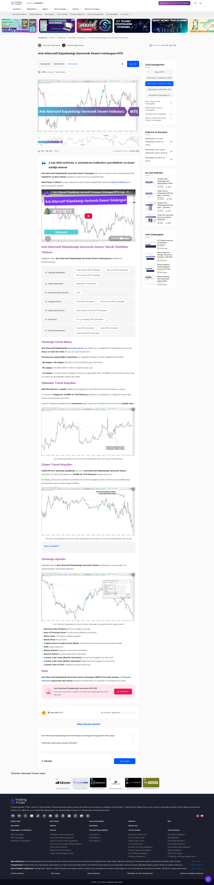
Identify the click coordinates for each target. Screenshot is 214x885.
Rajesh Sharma (79, 45)
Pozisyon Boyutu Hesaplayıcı (139, 850)
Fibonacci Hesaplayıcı (136, 856)
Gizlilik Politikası (17, 873)
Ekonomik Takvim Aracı (137, 835)
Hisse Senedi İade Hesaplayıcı (179, 847)
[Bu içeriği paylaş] (122, 64)
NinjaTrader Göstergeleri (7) (159, 95)
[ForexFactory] (69, 816)
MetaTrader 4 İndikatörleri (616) (159, 78)
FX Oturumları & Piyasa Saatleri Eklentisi (65, 844)
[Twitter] (25, 816)
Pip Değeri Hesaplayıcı (176, 835)
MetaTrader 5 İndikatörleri (77, 38)
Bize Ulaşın (54, 821)
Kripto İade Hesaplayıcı (176, 844)
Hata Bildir (15, 826)
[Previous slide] (3, 26)
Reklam (53, 826)
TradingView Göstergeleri (21, 841)
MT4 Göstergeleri (17, 835)
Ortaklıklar (93, 826)
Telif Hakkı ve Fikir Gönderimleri (140, 873)
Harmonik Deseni (75, 348)
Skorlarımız (133, 826)
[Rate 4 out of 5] (132, 713)
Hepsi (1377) (159, 72)
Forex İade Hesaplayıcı (176, 841)
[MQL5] (19, 816)
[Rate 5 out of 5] (134, 713)
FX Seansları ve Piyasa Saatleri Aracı (181, 856)
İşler (169, 821)
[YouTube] (31, 816)
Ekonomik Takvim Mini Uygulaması (64, 841)
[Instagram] (56, 816)
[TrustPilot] (88, 816)
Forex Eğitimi (94, 835)
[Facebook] (63, 816)
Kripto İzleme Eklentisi (58, 847)
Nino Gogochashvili (53, 45)
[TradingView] (13, 816)
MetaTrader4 (59, 64)
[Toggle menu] (208, 879)
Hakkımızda (15, 821)
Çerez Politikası (93, 873)
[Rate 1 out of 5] (123, 713)
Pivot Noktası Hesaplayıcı (138, 853)
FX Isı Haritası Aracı (135, 844)
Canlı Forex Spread (175, 853)
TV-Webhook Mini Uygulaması (62, 835)
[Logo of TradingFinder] (16, 3)
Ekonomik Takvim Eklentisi (60, 850)
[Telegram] (44, 816)
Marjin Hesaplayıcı (175, 850)
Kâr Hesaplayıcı (174, 838)
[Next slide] (210, 26)
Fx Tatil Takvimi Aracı (136, 838)
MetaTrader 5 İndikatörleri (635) (159, 84)
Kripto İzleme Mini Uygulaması (62, 838)
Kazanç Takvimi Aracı (136, 841)
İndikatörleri (62, 38)
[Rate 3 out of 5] (129, 713)
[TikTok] (38, 816)
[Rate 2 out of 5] (126, 713)
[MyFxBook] (75, 816)
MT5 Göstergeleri (17, 838)
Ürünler (52, 38)
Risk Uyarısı (55, 873)
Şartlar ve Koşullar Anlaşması (191, 873)
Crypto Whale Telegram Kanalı (62, 853)
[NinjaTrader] (81, 816)
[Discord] (50, 816)
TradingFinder (42, 38)
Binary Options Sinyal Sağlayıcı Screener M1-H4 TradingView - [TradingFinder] (163, 269)
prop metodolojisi (96, 821)
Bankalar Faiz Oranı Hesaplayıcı (140, 847)
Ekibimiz (131, 821)
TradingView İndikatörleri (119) (159, 89)
